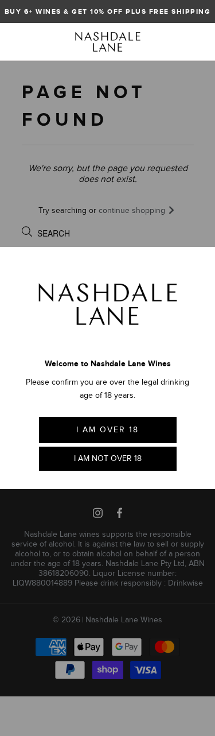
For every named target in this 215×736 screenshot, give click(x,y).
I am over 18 (107, 430)
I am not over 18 (108, 458)
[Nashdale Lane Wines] (107, 41)
